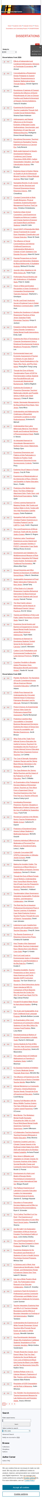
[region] (21, 1481)
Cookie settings (29, 1478)
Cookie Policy (29, 1480)
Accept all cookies (21, 1487)
